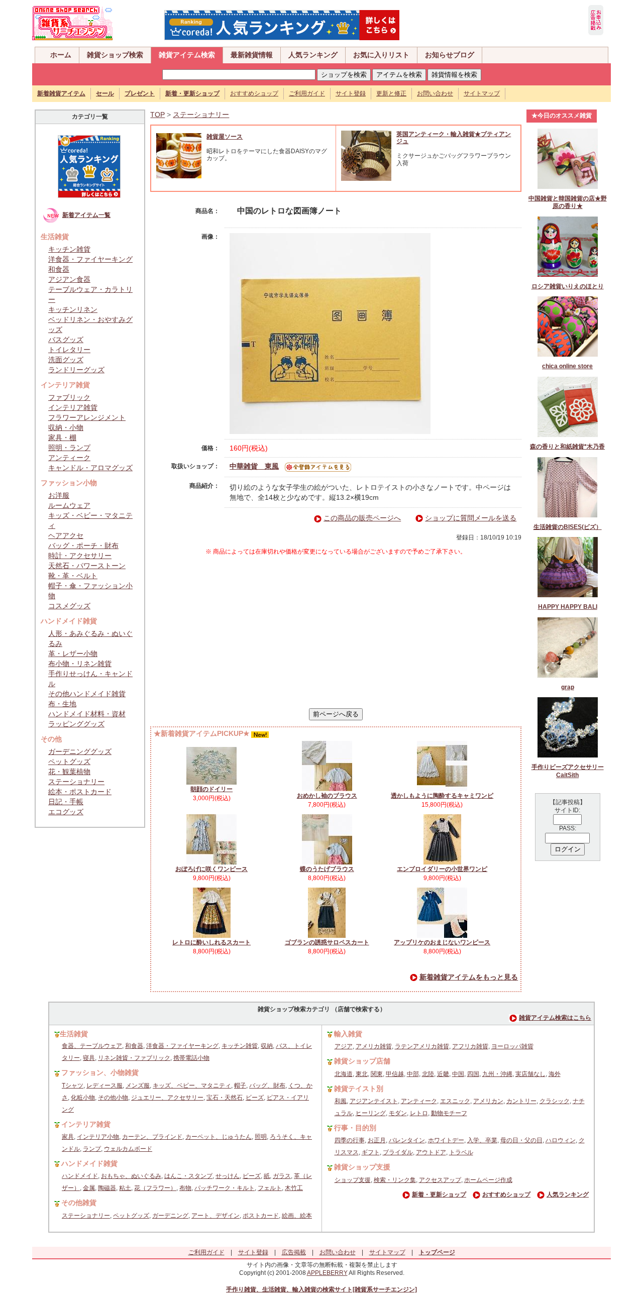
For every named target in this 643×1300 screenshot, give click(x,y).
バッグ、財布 (267, 1085)
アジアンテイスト (374, 1101)
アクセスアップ (440, 1179)
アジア (344, 1046)
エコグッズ (65, 812)
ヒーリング (371, 1113)
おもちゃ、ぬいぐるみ (131, 1175)
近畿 (443, 1073)
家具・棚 (62, 438)
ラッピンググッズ (76, 724)
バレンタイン (407, 1140)
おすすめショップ (254, 93)
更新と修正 (391, 93)
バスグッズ (65, 340)
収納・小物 (65, 427)
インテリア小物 (98, 1136)
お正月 (377, 1140)
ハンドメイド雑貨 (89, 1163)
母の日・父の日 (521, 1140)
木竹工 (294, 1187)
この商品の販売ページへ (362, 518)
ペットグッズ (69, 761)
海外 (555, 1073)
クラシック (555, 1101)
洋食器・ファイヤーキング (90, 259)
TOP (157, 115)
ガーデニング (170, 1215)
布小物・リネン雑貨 (80, 664)
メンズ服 (138, 1085)
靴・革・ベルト (72, 576)
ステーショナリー (76, 782)
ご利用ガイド (307, 93)
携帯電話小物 (191, 1057)
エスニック (455, 1101)
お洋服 (58, 495)
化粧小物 (83, 1097)
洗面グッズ (65, 360)
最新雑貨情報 (252, 55)
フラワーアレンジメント (87, 417)
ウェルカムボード (128, 1148)
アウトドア (431, 1152)
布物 (185, 1187)
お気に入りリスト (381, 55)
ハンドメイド (80, 1175)
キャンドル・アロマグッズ (90, 468)
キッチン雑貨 (69, 249)
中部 (413, 1073)
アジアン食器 (69, 279)
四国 (473, 1073)
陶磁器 (107, 1187)
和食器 (58, 269)
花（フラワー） (155, 1187)
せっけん (228, 1175)
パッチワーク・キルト (224, 1187)
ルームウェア (69, 505)
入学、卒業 (482, 1140)
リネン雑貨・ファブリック (134, 1057)
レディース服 (104, 1085)
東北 (362, 1073)
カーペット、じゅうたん (218, 1136)
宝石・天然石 (224, 1097)
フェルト (270, 1187)
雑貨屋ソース (224, 136)
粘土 (125, 1187)
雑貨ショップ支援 (362, 1167)
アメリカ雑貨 (374, 1046)
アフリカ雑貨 (470, 1046)
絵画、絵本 (297, 1215)
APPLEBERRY (327, 1272)
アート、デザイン (215, 1215)
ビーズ (255, 1097)
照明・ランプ (69, 448)
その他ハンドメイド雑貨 (87, 694)
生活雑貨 (74, 1034)
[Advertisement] (336, 632)
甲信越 (395, 1073)
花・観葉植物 (69, 772)
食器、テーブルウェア (92, 1045)
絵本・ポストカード (80, 792)
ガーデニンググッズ (80, 751)
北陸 (428, 1073)
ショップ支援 (353, 1179)
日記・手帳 (65, 802)
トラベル (461, 1152)
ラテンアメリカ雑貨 (422, 1046)
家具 (68, 1136)
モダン (398, 1113)
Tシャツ (72, 1085)
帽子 (240, 1085)
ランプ (92, 1148)
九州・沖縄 (497, 1073)
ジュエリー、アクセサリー (167, 1097)
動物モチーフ (449, 1113)
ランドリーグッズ (76, 370)
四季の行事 (350, 1140)
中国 (458, 1073)
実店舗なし (530, 1073)
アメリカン (488, 1101)
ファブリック (69, 397)
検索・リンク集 (395, 1179)
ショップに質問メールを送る (470, 518)
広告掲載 (294, 1252)
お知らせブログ (449, 55)
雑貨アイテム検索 (187, 55)
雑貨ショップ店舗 (362, 1061)
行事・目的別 (355, 1128)
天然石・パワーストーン (87, 566)
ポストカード (261, 1215)
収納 (267, 1045)
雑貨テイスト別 (358, 1089)
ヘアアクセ (65, 535)
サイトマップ (482, 93)
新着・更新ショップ (439, 1194)
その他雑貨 (78, 1203)
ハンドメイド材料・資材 (87, 714)
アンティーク (69, 458)
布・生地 (62, 704)
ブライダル (398, 1152)
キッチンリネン (72, 309)
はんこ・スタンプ (188, 1175)
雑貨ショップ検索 (115, 55)
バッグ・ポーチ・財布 (83, 545)
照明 (261, 1136)
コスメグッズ (69, 606)
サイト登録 (351, 93)
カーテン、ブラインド (152, 1136)
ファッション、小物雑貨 (100, 1072)
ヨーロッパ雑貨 (512, 1046)
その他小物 (113, 1097)
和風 (341, 1101)
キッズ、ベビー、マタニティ (192, 1085)
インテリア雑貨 (72, 407)
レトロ (419, 1113)
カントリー (521, 1101)
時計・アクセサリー (80, 556)
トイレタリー (69, 350)
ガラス (282, 1175)
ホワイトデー (446, 1140)
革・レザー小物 (72, 653)
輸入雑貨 (348, 1034)
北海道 (344, 1073)
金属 (89, 1187)
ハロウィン (561, 1140)
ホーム (60, 55)
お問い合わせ (435, 93)
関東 (377, 1073)
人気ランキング (313, 55)
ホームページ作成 (488, 1179)
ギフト (371, 1152)
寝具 (89, 1057)
